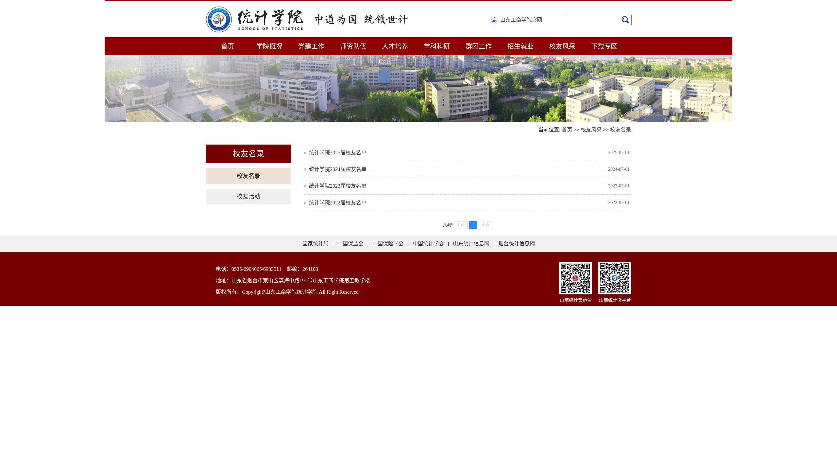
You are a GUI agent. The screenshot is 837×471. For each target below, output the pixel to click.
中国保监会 (350, 243)
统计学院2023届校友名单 (338, 186)
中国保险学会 (388, 243)
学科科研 (437, 46)
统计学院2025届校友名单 (338, 152)
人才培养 (395, 46)
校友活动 (248, 196)
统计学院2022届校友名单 (338, 202)
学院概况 (269, 46)
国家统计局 (315, 243)
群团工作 (479, 46)
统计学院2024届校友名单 (338, 169)
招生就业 (520, 46)
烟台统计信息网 (516, 243)
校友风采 (562, 46)
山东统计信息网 (471, 243)
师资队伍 (353, 46)
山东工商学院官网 (521, 20)
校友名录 (620, 129)
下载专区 (604, 46)
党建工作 (311, 46)
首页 (227, 46)
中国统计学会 (428, 243)
